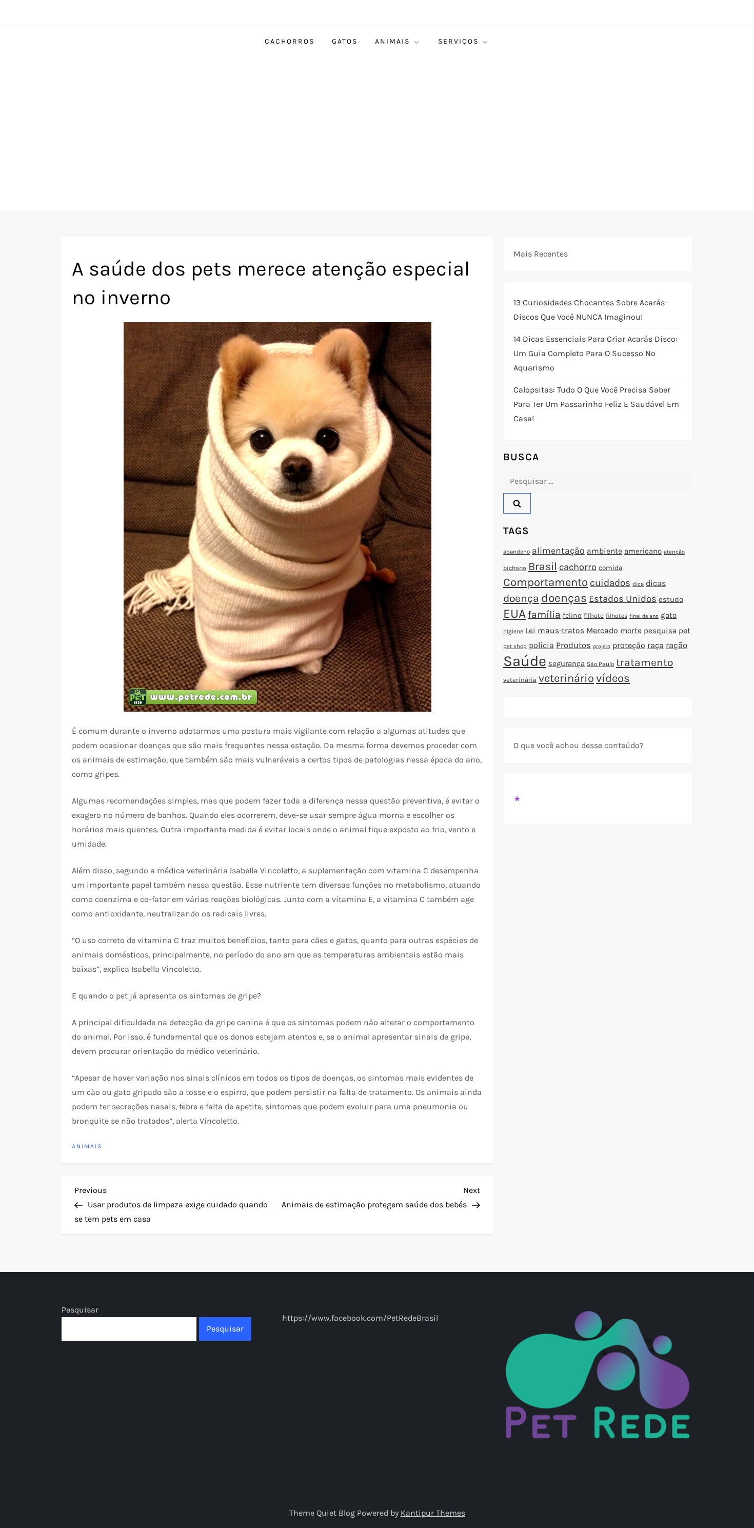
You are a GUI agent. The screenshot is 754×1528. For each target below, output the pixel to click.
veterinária (520, 679)
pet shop (515, 646)
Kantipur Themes (433, 1513)
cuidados (610, 583)
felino (572, 615)
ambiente (604, 551)
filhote (594, 615)
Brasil (542, 566)
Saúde (524, 661)
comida (610, 568)
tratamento (644, 662)
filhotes (616, 615)
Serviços (458, 41)
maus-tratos (561, 630)
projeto (601, 646)
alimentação (558, 550)
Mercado (602, 630)
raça (655, 645)
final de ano (644, 616)
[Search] (517, 503)
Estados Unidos (623, 598)
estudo (671, 599)
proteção (628, 645)
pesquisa (660, 630)
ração (676, 645)
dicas (656, 583)
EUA (514, 613)
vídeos (613, 678)
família (544, 614)
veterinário (566, 678)
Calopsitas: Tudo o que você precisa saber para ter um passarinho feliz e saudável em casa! (596, 404)
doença (521, 598)
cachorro (578, 567)
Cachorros (289, 41)
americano (643, 551)
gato (669, 615)
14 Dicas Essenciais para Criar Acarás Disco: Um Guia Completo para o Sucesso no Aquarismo (595, 353)
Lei (530, 630)
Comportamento (545, 582)
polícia (541, 645)
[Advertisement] (377, 134)
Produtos (573, 645)
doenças (564, 598)
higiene (513, 631)
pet (684, 630)
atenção (674, 551)
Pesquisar (80, 1310)
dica (638, 583)
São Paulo (600, 664)
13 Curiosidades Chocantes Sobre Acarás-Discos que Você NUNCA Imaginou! (590, 310)
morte (631, 630)
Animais (392, 41)
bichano (514, 568)
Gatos (345, 41)
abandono (516, 551)
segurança (566, 663)
